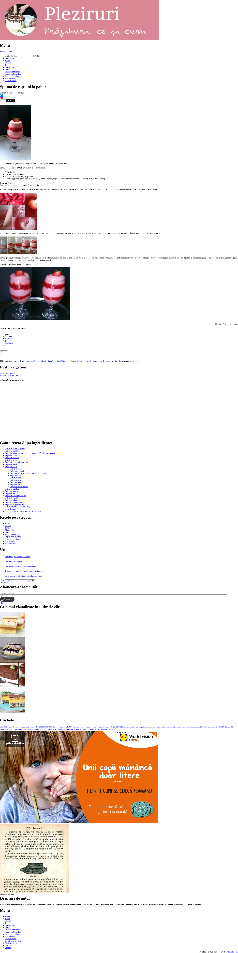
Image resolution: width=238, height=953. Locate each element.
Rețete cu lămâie (16, 475)
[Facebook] (119, 95)
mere (193, 727)
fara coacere (167, 727)
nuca (224, 726)
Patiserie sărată (10, 81)
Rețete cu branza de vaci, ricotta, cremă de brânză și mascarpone (30, 453)
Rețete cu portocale (17, 482)
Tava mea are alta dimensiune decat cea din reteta (24, 571)
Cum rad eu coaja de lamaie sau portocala (21, 566)
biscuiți (26, 727)
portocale (3, 729)
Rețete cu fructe (11, 467)
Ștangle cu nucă (7, 373)
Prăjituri (8, 63)
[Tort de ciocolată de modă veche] (12, 686)
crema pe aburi (129, 727)
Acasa (7, 916)
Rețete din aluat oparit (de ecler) (17, 507)
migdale (203, 727)
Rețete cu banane (16, 469)
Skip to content (6, 51)
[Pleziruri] (79, 39)
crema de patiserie (104, 727)
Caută (7, 56)
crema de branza (91, 727)
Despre (8, 945)
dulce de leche (151, 727)
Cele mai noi (10, 58)
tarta (84, 729)
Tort (88, 729)
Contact (8, 948)
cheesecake (61, 727)
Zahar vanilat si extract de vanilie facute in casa (23, 576)
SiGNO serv (233, 952)
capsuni (81, 361)
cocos (83, 727)
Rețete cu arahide (11, 451)
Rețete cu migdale (12, 489)
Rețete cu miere (11, 464)
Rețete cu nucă (10, 493)
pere (232, 727)
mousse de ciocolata (215, 727)
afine (1, 727)
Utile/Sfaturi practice (13, 941)
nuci (228, 727)
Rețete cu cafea (11, 455)
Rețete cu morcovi (12, 491)
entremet (160, 727)
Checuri (8, 69)
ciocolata (70, 726)
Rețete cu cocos (11, 460)
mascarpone (186, 727)
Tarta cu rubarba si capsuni (11, 375)
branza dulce (34, 727)
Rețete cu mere (16, 478)
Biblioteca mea (11, 943)
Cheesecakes (10, 67)
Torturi (7, 61)
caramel (49, 727)
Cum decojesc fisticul (13, 561)
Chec (54, 727)
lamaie (178, 727)
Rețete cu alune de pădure (15, 449)
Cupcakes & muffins (13, 74)
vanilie (93, 729)
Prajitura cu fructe (14, 729)
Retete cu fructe (40, 361)
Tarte (7, 65)
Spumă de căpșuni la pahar (58, 361)
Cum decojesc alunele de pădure (17, 557)
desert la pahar (90, 361)
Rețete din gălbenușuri (13, 502)
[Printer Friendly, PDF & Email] (226, 324)
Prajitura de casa (51, 729)
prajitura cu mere (27, 729)
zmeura (110, 729)
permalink (134, 361)
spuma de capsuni (104, 361)
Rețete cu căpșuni (17, 471)
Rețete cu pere (15, 480)
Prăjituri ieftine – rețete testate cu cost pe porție (23, 511)
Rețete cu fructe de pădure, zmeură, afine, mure (28, 473)
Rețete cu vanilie (11, 498)
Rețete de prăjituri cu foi (14, 504)
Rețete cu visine (16, 484)
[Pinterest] (119, 98)
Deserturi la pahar (12, 76)
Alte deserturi (10, 78)
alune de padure (14, 727)
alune (6, 727)
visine (104, 729)
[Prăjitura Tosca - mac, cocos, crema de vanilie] (12, 712)
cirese (78, 727)
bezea (22, 727)
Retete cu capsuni (26, 361)
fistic (174, 727)
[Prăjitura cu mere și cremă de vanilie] (12, 636)
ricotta (71, 729)
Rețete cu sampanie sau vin (15, 496)
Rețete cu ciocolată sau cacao (16, 462)
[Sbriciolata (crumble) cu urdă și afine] (12, 661)
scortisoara (78, 729)
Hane (22, 93)
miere (197, 727)
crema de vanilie (117, 727)
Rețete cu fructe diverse (19, 487)
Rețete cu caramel (12, 458)
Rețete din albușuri (12, 500)
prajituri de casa (63, 729)
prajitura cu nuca (39, 729)
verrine (115, 361)
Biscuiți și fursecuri (12, 72)
